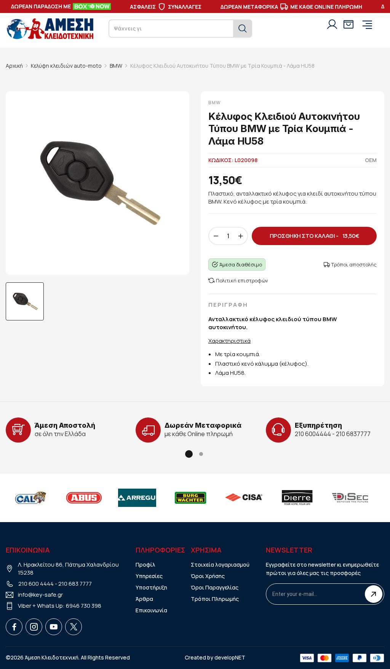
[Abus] (68, 498)
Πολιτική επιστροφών (242, 280)
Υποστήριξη (151, 587)
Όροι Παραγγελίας (214, 587)
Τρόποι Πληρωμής (215, 598)
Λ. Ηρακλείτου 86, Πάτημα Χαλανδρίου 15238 (68, 569)
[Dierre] (281, 498)
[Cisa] (228, 498)
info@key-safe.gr (40, 595)
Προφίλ (145, 564)
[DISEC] (335, 498)
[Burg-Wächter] (175, 498)
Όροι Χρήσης (208, 576)
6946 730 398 (83, 606)
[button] (189, 454)
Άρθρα (144, 598)
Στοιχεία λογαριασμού (220, 564)
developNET (229, 657)
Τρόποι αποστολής (354, 264)
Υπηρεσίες (149, 576)
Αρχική (14, 65)
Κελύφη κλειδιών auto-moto (66, 65)
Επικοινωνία (151, 610)
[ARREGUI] (121, 498)
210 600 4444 (36, 584)
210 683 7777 (75, 584)
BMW (116, 65)
